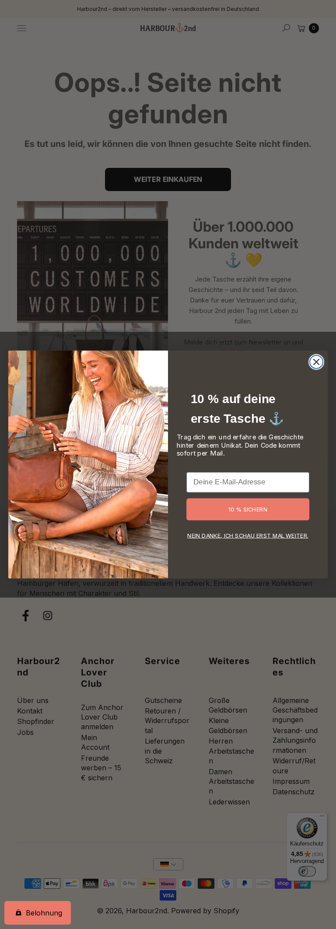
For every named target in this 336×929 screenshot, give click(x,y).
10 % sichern (247, 508)
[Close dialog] (316, 362)
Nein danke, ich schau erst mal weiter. (247, 535)
